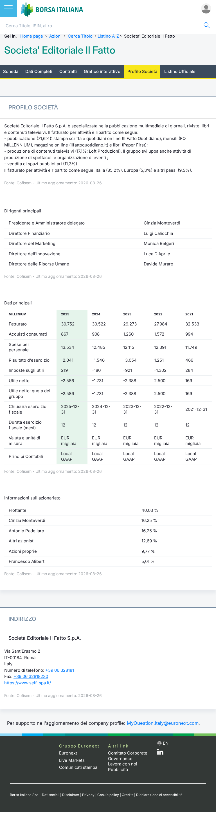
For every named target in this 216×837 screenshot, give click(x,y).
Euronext (68, 753)
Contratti (68, 71)
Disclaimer (70, 795)
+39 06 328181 (59, 670)
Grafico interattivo (102, 71)
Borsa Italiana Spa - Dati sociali (34, 795)
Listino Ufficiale (179, 71)
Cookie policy (108, 795)
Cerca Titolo (80, 36)
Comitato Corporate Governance (127, 755)
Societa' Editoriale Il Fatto (59, 50)
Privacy (88, 795)
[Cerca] (206, 26)
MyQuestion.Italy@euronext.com (163, 723)
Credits (127, 795)
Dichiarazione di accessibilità (159, 795)
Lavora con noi (122, 764)
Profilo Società (142, 71)
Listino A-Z (108, 36)
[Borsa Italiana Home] (52, 8)
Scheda (10, 71)
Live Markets (72, 760)
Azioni (55, 36)
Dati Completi (38, 71)
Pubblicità (118, 769)
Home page (31, 36)
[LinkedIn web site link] (160, 753)
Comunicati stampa (78, 767)
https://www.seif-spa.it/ (27, 682)
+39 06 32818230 (31, 676)
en (165, 743)
